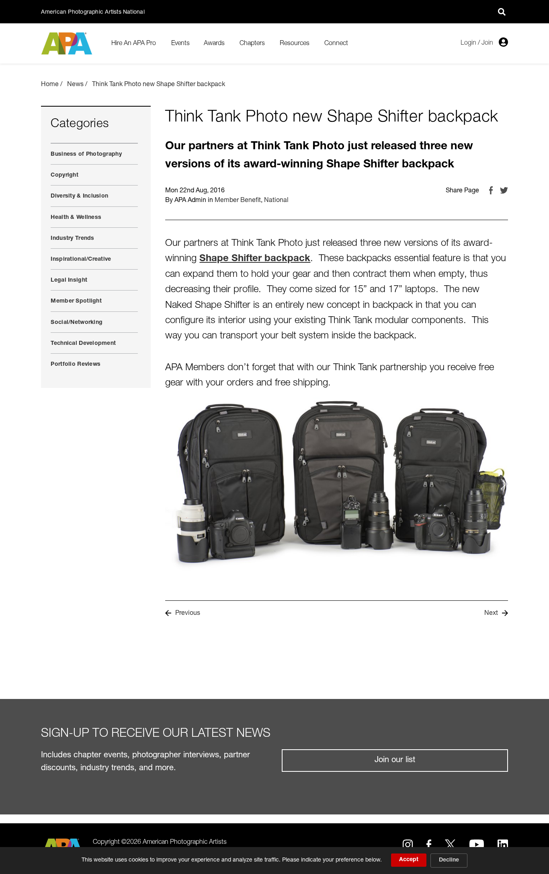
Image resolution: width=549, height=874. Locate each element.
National (276, 201)
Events (180, 43)
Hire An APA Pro (133, 43)
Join (487, 43)
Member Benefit (238, 201)
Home (50, 85)
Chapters (252, 43)
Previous (187, 613)
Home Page (67, 44)
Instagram (408, 845)
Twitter (504, 190)
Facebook (491, 190)
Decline (449, 860)
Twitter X (450, 845)
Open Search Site (502, 12)
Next (491, 613)
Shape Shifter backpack (254, 259)
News (75, 85)
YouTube (476, 845)
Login (468, 43)
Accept (408, 860)
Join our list (395, 761)
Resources (294, 43)
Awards (214, 43)
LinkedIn (503, 845)
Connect (336, 43)
